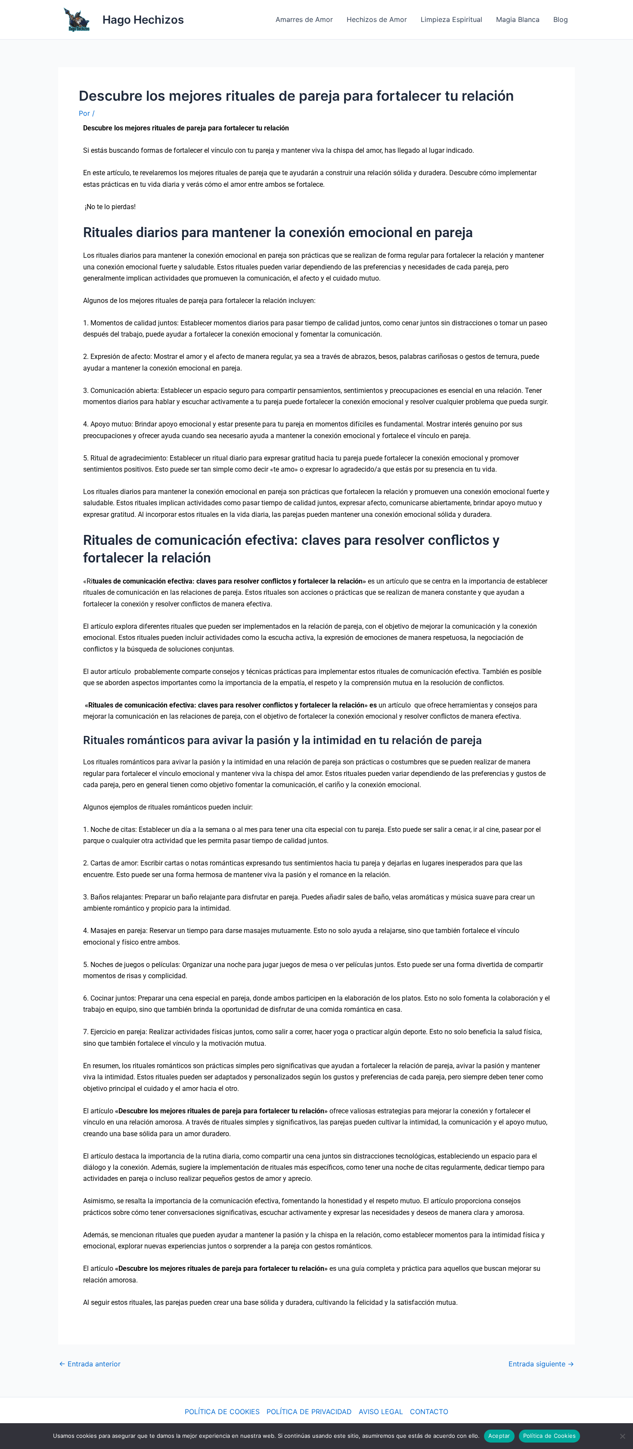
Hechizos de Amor (377, 19)
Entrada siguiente (541, 1363)
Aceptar (499, 1435)
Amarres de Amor (304, 19)
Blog (560, 19)
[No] (622, 1436)
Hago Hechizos (143, 19)
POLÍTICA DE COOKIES (222, 1411)
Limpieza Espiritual (451, 19)
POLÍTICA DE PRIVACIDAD (309, 1411)
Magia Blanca (518, 19)
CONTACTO (429, 1411)
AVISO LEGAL (381, 1411)
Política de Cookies (549, 1435)
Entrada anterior (90, 1363)
